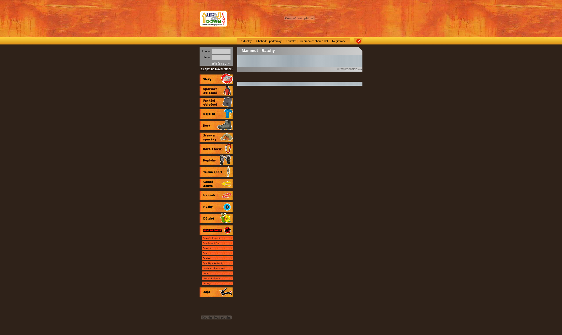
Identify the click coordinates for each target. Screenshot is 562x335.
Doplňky (207, 248)
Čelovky (207, 283)
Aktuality (246, 41)
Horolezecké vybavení (214, 268)
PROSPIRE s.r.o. (353, 69)
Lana (205, 273)
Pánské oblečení (211, 238)
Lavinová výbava (211, 278)
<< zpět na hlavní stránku (216, 69)
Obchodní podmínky (269, 41)
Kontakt (291, 41)
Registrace (339, 41)
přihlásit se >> (221, 63)
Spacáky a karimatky (213, 263)
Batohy (206, 258)
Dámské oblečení (211, 243)
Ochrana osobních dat (314, 41)
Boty (205, 253)
